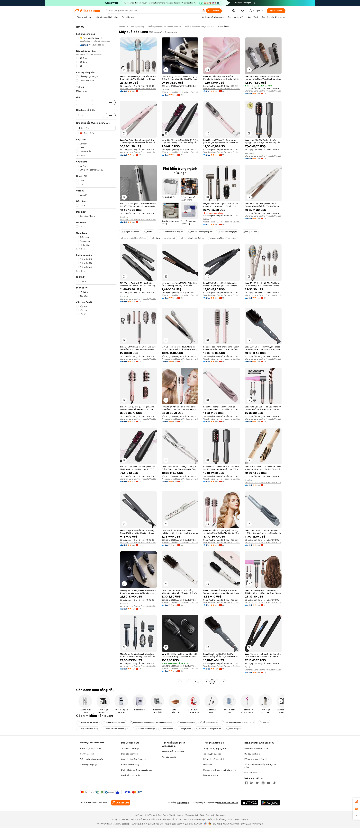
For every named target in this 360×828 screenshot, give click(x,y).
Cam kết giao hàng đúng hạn (133, 759)
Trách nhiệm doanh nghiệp (91, 759)
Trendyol (210, 815)
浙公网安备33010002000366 (226, 824)
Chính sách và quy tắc (130, 775)
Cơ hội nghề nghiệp (88, 764)
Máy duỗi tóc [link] (223, 26)
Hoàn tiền (207, 764)
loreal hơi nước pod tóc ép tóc (118, 729)
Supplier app (183, 803)
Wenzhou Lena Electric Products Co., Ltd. (138, 88)
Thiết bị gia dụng (137, 26)
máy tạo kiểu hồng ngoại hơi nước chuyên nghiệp (152, 723)
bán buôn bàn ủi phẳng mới (201, 232)
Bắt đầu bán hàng (252, 754)
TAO (202, 815)
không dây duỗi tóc (187, 723)
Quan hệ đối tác (251, 772)
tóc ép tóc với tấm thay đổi (172, 232)
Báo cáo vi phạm (210, 775)
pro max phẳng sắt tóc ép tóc (224, 238)
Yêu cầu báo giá (169, 757)
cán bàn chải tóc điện (146, 729)
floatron (150, 232)
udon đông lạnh (235, 729)
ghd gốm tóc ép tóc (131, 232)
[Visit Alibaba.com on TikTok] (274, 783)
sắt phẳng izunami (210, 723)
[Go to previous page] (178, 681)
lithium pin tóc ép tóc (89, 723)
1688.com (151, 815)
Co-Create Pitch (87, 754)
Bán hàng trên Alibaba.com (256, 748)
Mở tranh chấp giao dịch (213, 759)
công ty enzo (186, 729)
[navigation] (96, 354)
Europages (221, 815)
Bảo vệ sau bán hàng (130, 764)
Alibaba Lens (91, 803)
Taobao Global (191, 815)
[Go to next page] (223, 681)
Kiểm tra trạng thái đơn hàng (256, 759)
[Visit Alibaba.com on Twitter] (257, 783)
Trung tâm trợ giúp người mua (216, 748)
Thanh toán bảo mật (130, 748)
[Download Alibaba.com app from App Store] (249, 802)
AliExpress (139, 815)
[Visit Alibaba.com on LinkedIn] (251, 783)
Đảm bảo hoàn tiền (129, 754)
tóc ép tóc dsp (251, 232)
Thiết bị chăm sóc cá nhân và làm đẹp (164, 26)
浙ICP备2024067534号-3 (252, 824)
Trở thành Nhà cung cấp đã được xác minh (260, 765)
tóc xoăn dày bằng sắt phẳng (135, 238)
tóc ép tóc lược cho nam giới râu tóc (240, 723)
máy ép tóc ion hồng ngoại (165, 238)
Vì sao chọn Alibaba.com (90, 748)
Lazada (180, 815)
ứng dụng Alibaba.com (227, 803)
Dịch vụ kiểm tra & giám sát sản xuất (136, 770)
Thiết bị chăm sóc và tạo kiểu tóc (199, 26)
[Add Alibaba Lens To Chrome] (120, 802)
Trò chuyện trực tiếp (212, 754)
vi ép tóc (266, 723)
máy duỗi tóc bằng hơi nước (210, 729)
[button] (203, 10)
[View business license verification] (205, 823)
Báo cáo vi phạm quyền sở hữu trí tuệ (219, 770)
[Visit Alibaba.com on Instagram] (263, 783)
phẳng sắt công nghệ (229, 232)
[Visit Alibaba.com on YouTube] (268, 783)
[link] (356, 801)
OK (110, 102)
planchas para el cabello (115, 723)
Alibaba (122, 26)
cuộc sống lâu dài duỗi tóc (194, 238)
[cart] (243, 11)
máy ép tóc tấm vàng (89, 729)
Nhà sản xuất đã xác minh (173, 751)
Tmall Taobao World (166, 815)
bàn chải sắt (168, 729)
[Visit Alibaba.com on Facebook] (246, 783)
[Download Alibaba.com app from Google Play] (270, 802)
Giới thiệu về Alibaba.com (92, 742)
